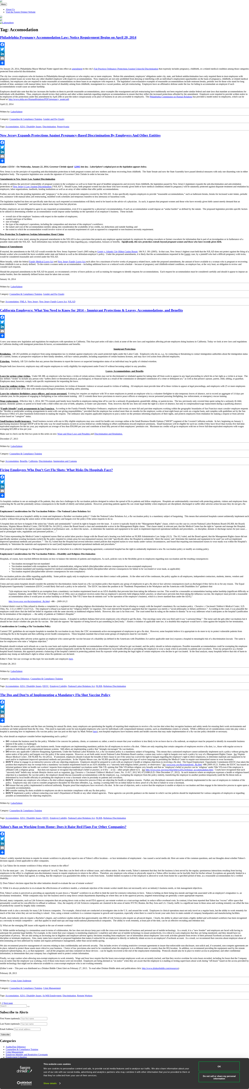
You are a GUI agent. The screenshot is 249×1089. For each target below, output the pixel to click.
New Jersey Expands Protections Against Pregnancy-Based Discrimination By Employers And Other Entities (80, 135)
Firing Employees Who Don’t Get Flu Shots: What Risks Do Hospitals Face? (56, 470)
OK (219, 1066)
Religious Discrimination (114, 686)
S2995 (77, 166)
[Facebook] (124, 44)
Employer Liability (58, 686)
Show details (50, 1083)
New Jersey (33, 301)
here (71, 659)
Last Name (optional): (10, 1024)
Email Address (6, 1029)
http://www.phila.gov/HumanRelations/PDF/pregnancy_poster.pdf (39, 99)
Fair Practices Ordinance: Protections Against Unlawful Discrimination (126, 69)
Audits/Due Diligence (19, 678)
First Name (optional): (10, 1018)
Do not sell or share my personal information (219, 1077)
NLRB (99, 686)
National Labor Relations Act (81, 686)
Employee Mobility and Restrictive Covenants (27, 1054)
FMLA (23, 301)
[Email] (124, 58)
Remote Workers (84, 995)
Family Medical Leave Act (41, 261)
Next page (8, 1003)
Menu (3, 4)
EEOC (46, 686)
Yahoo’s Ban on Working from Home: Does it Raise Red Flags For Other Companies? (63, 827)
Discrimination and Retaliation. (108, 434)
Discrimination (49, 126)
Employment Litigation (16, 1057)
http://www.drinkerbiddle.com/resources (160, 968)
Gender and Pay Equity (53, 119)
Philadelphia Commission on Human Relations (171, 96)
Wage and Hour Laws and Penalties (73, 434)
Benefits (23, 461)
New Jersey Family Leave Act (72, 261)
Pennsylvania (63, 126)
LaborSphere (16, 111)
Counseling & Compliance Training (26, 119)
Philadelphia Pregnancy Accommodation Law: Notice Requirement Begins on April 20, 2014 (68, 37)
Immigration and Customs (65, 461)
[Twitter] (124, 49)
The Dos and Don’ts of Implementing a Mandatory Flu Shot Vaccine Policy (55, 695)
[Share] (124, 63)
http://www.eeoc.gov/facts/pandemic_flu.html (29, 601)
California (33, 461)
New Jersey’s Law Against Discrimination (32, 186)
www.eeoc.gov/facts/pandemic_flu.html (184, 764)
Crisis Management (52, 988)
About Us (10, 9)
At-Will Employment (51, 995)
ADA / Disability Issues (30, 126)
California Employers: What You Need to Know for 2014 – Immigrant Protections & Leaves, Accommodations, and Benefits (91, 310)
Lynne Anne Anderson (21, 980)
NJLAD (71, 301)
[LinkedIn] (124, 53)
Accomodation (12, 126)
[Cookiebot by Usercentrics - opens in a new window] (24, 1083)
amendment (77, 69)
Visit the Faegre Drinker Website (20, 12)
